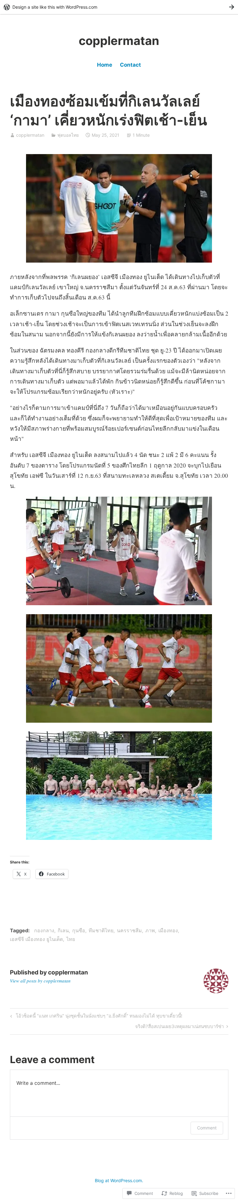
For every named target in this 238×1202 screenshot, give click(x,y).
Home (104, 65)
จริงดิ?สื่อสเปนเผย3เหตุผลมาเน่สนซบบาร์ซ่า (179, 1027)
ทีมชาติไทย (101, 930)
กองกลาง (44, 930)
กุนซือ (78, 930)
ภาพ (150, 930)
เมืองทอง (168, 930)
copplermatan (119, 40)
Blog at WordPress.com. (119, 1180)
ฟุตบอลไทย (68, 135)
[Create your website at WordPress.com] (119, 7)
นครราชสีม (129, 930)
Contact (130, 65)
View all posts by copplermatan (40, 981)
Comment (207, 1127)
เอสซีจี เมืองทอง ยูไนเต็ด (36, 939)
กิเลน (63, 930)
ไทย (70, 939)
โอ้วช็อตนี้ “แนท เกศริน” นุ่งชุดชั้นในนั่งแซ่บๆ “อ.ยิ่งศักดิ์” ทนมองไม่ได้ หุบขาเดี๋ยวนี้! (95, 1017)
